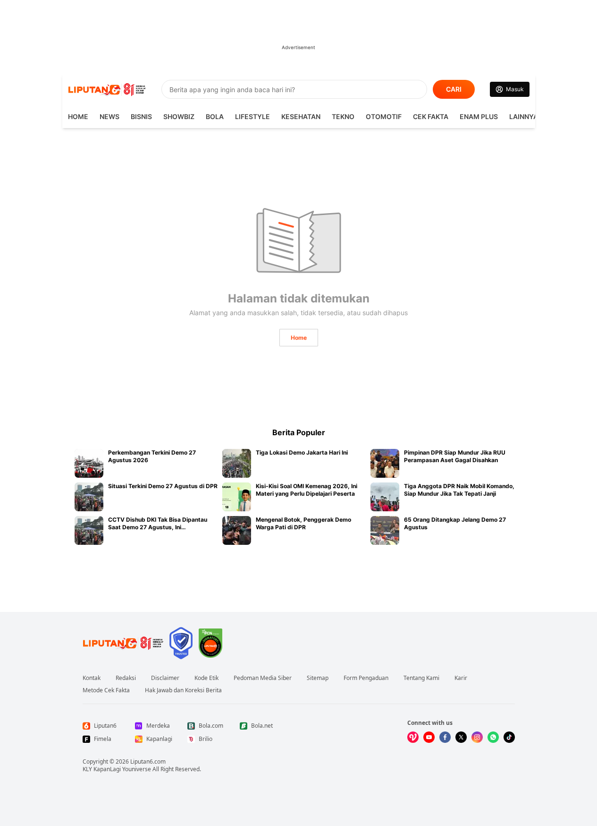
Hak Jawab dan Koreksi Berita (183, 690)
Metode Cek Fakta (106, 690)
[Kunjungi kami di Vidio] (413, 737)
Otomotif (384, 116)
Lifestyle (252, 116)
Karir (460, 678)
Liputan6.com (148, 761)
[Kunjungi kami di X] (461, 737)
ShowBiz (178, 116)
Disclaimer (165, 678)
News (109, 116)
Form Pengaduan (366, 678)
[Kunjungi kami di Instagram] (477, 737)
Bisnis (141, 116)
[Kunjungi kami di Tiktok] (509, 737)
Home (299, 337)
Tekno (343, 116)
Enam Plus (479, 116)
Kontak (92, 678)
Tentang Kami (421, 678)
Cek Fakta (430, 116)
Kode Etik (206, 678)
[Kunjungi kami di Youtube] (429, 737)
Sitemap (317, 678)
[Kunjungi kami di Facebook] (445, 737)
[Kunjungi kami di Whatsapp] (493, 737)
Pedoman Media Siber (263, 678)
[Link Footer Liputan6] (123, 643)
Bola (215, 116)
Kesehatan (300, 116)
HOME (78, 116)
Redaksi (126, 678)
